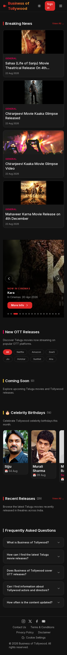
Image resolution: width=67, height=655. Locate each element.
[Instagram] (23, 621)
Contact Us (19, 627)
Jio (7, 359)
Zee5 (52, 352)
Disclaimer (44, 632)
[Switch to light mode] (39, 6)
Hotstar (21, 359)
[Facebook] (37, 621)
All (7, 352)
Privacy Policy (25, 632)
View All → (58, 23)
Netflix (20, 352)
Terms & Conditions (42, 627)
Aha (51, 359)
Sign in (50, 5)
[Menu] (60, 6)
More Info (17, 305)
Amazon (36, 352)
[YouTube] (43, 621)
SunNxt (37, 359)
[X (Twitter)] (30, 621)
